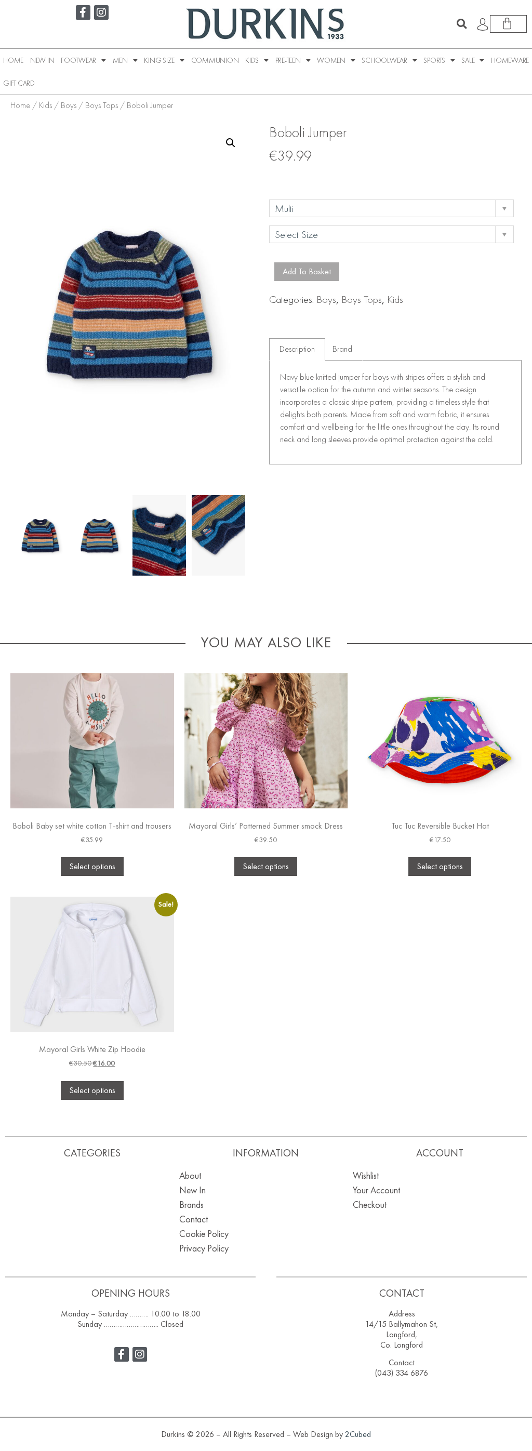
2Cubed (358, 1434)
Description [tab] (297, 348)
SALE (467, 60)
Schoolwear (384, 60)
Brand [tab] (342, 348)
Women (331, 60)
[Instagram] (101, 12)
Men (120, 60)
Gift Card (19, 83)
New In (42, 60)
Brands (191, 1204)
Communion (215, 60)
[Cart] (508, 24)
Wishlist (366, 1175)
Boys (68, 105)
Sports (434, 60)
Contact (193, 1219)
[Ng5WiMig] (40, 535)
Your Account (376, 1190)
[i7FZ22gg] (159, 535)
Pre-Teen (288, 60)
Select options (92, 866)
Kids (252, 60)
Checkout (370, 1204)
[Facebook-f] (83, 12)
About (190, 1175)
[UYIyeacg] (99, 535)
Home (13, 60)
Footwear (78, 60)
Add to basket (307, 271)
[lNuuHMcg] (218, 535)
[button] (462, 24)
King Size (159, 60)
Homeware (510, 60)
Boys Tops (101, 105)
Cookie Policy (204, 1234)
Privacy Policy (204, 1248)
